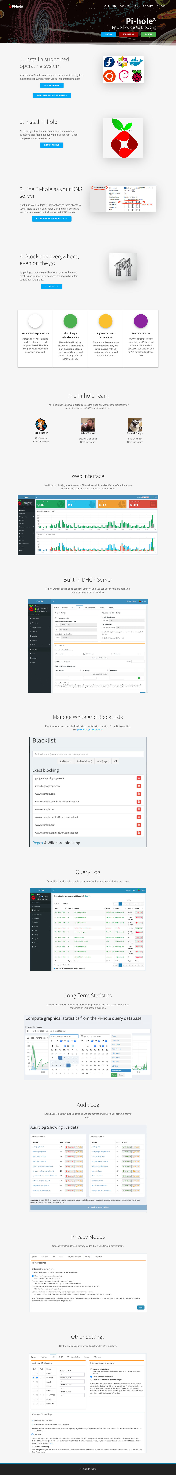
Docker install (51, 85)
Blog (161, 6)
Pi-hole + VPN (52, 286)
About (148, 6)
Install (108, 34)
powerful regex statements (90, 729)
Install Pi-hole (51, 145)
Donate (148, 34)
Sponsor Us (128, 34)
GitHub (110, 6)
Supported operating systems (52, 95)
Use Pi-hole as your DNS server (51, 219)
